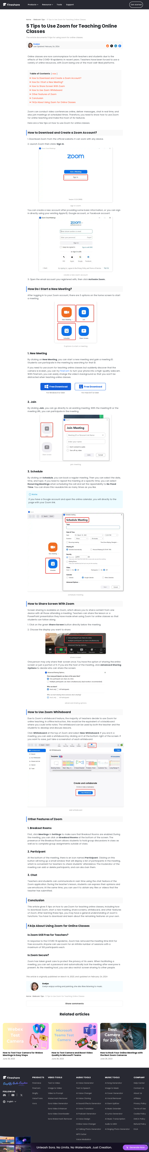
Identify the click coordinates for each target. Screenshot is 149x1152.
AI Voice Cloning (83, 1098)
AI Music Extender (113, 1108)
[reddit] (5, 1095)
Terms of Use (140, 1108)
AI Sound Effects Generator (88, 1103)
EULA (136, 1129)
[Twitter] (20, 1095)
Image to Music (112, 1088)
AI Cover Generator (114, 1093)
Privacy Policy (140, 1103)
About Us (138, 1093)
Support (70, 4)
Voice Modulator (83, 1139)
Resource (46, 4)
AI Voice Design (83, 1119)
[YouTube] (13, 1095)
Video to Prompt (55, 1093)
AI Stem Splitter (112, 1103)
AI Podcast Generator (86, 1113)
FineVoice (36, 1083)
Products (32, 4)
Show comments (74, 1003)
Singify (35, 1093)
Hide (54, 74)
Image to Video (55, 1088)
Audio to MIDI (111, 1124)
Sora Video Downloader (58, 1113)
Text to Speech (83, 1088)
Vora (34, 1103)
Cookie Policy (140, 1113)
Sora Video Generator (58, 1103)
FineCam (64, 370)
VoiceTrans (37, 1098)
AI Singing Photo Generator (117, 1129)
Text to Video (54, 1083)
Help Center (139, 1083)
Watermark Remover (58, 1098)
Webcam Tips (39, 19)
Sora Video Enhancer (57, 1108)
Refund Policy (140, 1124)
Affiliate (137, 1098)
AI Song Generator (113, 1083)
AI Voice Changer (84, 1093)
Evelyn (45, 983)
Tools (59, 4)
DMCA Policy (139, 1119)
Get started (136, 4)
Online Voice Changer (86, 1124)
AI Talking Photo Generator (88, 1129)
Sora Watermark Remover (60, 1119)
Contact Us (139, 1088)
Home (28, 19)
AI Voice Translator (85, 1108)
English (10, 1101)
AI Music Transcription (115, 1119)
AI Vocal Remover (113, 1098)
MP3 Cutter (81, 1134)
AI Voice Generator (85, 1083)
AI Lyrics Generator (114, 1113)
